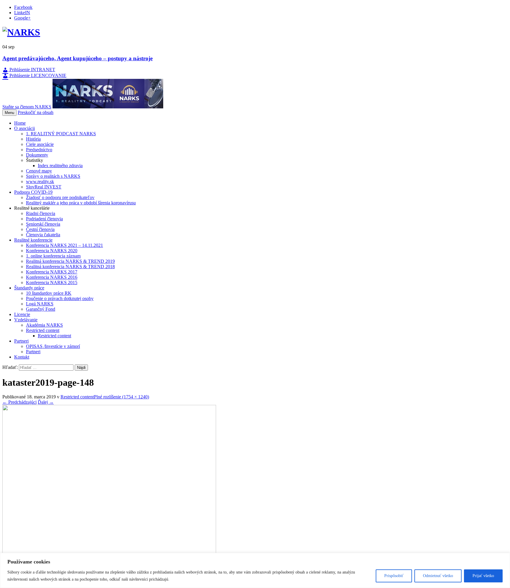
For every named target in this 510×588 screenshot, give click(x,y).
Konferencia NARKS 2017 (51, 271)
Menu (9, 112)
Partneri (21, 340)
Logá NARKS (39, 303)
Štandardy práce (29, 287)
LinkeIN (22, 12)
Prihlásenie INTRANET (31, 69)
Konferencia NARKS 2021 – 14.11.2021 (64, 245)
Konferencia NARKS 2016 (51, 277)
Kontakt (21, 356)
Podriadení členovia (44, 218)
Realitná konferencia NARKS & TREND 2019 (70, 261)
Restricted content (42, 330)
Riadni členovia (40, 213)
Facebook (23, 7)
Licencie (22, 314)
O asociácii (24, 128)
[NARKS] (21, 32)
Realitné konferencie (33, 239)
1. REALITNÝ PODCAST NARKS (61, 133)
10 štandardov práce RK (48, 293)
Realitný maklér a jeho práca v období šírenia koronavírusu (81, 202)
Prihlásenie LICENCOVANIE (37, 75)
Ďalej (46, 402)
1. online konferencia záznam (53, 255)
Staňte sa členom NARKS (26, 106)
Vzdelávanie (25, 319)
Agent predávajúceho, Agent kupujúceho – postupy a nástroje (77, 58)
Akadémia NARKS (44, 325)
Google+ (22, 17)
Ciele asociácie (40, 144)
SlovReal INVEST (43, 186)
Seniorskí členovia (43, 224)
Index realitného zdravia (60, 165)
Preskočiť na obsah (35, 112)
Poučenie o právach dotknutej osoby (60, 298)
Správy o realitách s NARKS (53, 176)
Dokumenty (37, 154)
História (33, 138)
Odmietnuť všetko (438, 576)
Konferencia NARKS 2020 (51, 250)
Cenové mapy (39, 170)
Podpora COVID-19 (33, 192)
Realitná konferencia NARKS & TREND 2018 (70, 266)
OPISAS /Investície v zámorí (53, 346)
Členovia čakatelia (43, 234)
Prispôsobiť (393, 576)
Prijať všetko (483, 576)
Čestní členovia (40, 229)
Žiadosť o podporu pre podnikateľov (60, 197)
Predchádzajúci (19, 402)
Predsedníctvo (39, 149)
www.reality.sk (40, 181)
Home (20, 123)
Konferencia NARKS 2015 (51, 282)
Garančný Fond (40, 309)
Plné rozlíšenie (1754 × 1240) (121, 396)
